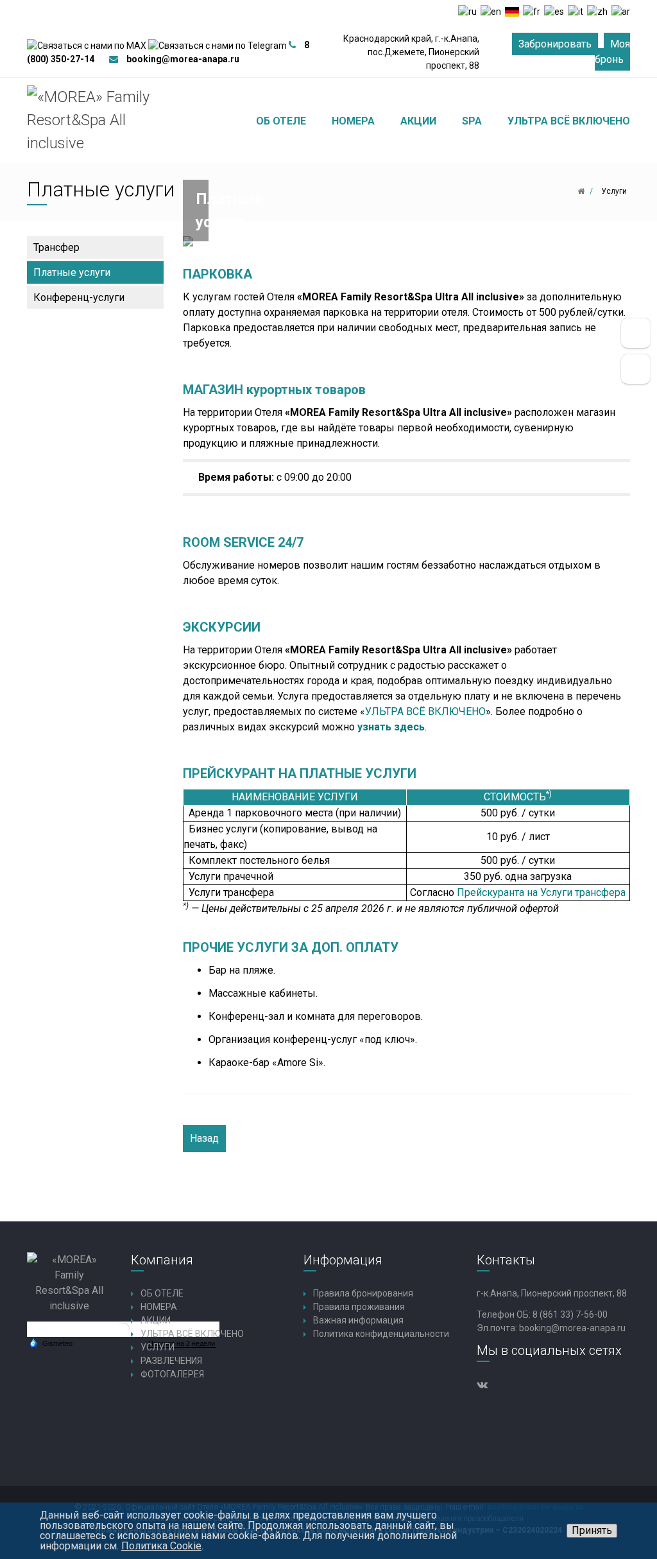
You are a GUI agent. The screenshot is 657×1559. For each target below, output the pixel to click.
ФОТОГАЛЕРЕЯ (172, 1374)
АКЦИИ (156, 1320)
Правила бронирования (363, 1293)
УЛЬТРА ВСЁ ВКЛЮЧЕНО (425, 711)
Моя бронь (612, 51)
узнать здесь (391, 727)
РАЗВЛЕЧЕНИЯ (171, 1361)
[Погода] (50, 1343)
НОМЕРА (159, 1307)
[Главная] (580, 191)
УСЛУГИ (158, 1347)
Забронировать (555, 44)
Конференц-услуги (78, 297)
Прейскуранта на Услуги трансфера (541, 892)
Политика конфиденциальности (381, 1334)
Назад (204, 1138)
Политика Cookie (161, 1546)
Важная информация (358, 1320)
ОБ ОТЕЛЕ (162, 1293)
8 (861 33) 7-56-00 (570, 1314)
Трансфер (56, 247)
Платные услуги (71, 272)
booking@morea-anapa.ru (182, 59)
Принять (592, 1530)
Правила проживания (359, 1307)
